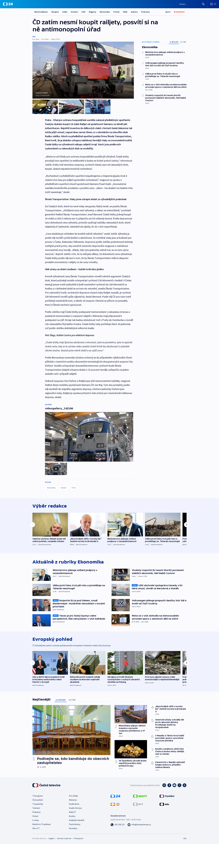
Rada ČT (72, 812)
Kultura (134, 12)
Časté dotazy (74, 824)
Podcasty (145, 12)
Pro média (73, 796)
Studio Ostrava (75, 808)
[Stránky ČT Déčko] (115, 804)
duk (33, 36)
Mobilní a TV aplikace (41, 824)
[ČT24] (8, 4)
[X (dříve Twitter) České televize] (179, 785)
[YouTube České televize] (174, 785)
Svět (83, 12)
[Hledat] (203, 4)
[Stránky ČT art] (138, 804)
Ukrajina (55, 12)
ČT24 (73, 488)
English (51, 838)
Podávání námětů (76, 820)
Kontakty (73, 828)
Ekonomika (105, 12)
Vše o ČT (36, 828)
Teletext (36, 808)
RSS (185, 838)
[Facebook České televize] (169, 785)
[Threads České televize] (184, 785)
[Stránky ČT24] (115, 796)
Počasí (116, 12)
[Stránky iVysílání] (167, 796)
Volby (64, 12)
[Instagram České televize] (164, 785)
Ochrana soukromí (64, 838)
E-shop (35, 820)
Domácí (74, 12)
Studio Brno (74, 804)
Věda (125, 12)
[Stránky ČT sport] (140, 796)
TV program (37, 796)
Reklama (73, 800)
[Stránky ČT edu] (164, 804)
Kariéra (72, 816)
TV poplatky (37, 804)
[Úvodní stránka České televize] (46, 785)
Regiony (92, 12)
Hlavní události (41, 12)
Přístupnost (78, 838)
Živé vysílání (37, 800)
